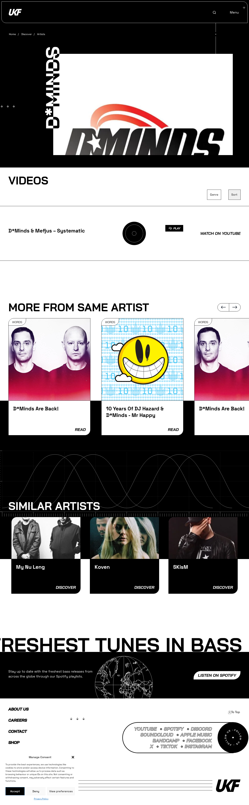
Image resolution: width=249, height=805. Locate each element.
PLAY (176, 228)
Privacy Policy (41, 798)
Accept (15, 791)
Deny (35, 791)
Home (12, 34)
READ (80, 429)
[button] (73, 757)
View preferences (61, 791)
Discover (26, 34)
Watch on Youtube (220, 233)
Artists (41, 34)
